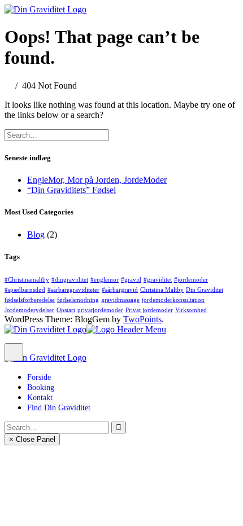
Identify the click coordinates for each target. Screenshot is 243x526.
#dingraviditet (69, 280)
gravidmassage (120, 300)
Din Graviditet (204, 290)
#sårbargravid (120, 290)
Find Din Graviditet (58, 407)
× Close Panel (32, 439)
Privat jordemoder (149, 310)
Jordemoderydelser (29, 310)
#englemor (104, 280)
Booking (40, 387)
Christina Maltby (162, 290)
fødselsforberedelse (30, 300)
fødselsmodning (78, 300)
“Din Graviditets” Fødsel (71, 190)
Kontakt (40, 397)
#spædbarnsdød (25, 290)
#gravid (131, 280)
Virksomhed (191, 310)
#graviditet (158, 280)
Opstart (66, 310)
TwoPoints (142, 319)
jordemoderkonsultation (173, 300)
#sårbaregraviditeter (73, 290)
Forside (39, 377)
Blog (36, 234)
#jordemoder (191, 280)
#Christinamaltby (27, 280)
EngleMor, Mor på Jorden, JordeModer (97, 180)
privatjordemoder (100, 310)
